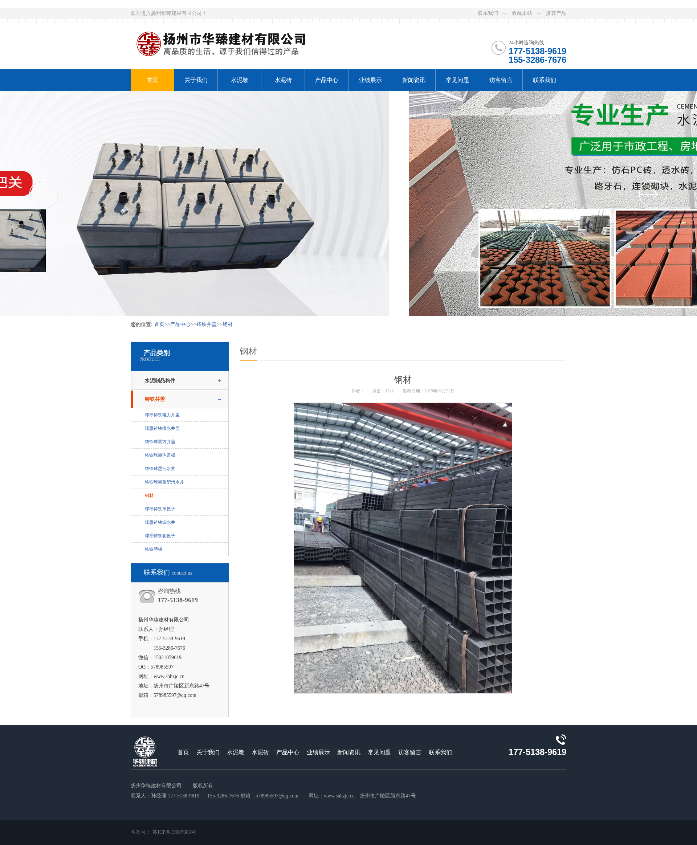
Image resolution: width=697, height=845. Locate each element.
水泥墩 (239, 80)
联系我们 (488, 13)
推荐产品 (556, 13)
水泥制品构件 (160, 380)
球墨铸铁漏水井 (160, 522)
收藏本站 (522, 13)
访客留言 (501, 80)
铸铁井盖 (206, 324)
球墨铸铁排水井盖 (162, 428)
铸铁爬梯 (153, 549)
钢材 (228, 324)
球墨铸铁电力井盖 (162, 414)
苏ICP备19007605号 (174, 832)
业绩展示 (370, 80)
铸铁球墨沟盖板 (160, 455)
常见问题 (457, 80)
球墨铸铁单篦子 (160, 508)
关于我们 (196, 80)
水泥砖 (283, 80)
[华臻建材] (232, 39)
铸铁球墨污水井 (160, 468)
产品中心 (326, 80)
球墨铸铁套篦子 (160, 535)
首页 (152, 80)
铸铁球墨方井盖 (160, 441)
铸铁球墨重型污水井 (164, 482)
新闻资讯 (413, 80)
